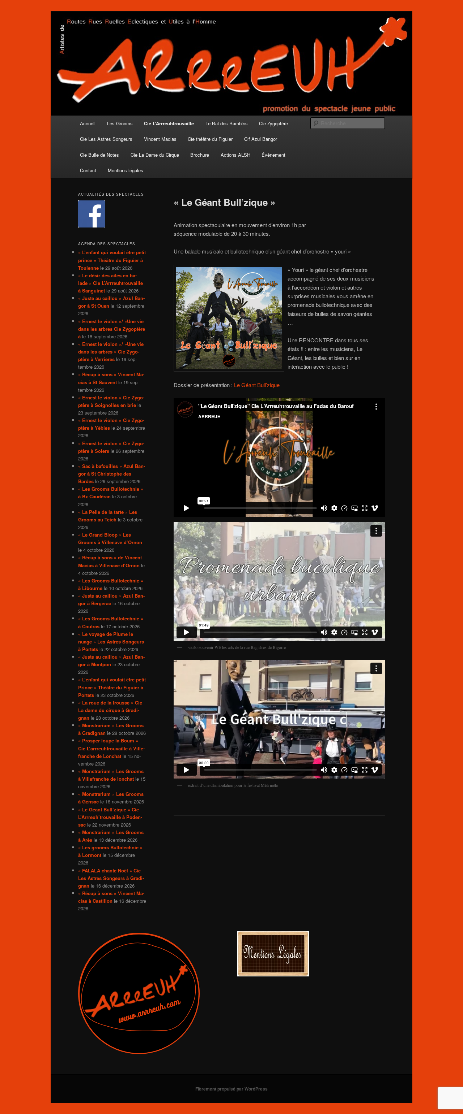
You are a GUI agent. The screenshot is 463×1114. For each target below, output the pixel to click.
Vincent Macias (160, 138)
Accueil (87, 123)
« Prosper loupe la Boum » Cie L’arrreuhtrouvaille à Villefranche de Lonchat (111, 748)
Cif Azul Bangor (260, 138)
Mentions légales (125, 170)
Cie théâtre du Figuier (210, 138)
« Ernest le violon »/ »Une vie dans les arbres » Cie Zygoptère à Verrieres (111, 352)
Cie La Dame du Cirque (155, 154)
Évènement (273, 154)
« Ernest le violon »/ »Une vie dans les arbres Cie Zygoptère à (111, 329)
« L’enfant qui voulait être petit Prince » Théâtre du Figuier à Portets (112, 687)
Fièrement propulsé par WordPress (231, 1088)
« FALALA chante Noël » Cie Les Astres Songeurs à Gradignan (111, 878)
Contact (88, 170)
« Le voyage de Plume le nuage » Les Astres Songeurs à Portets (111, 641)
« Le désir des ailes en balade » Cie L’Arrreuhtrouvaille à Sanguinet (110, 283)
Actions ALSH (235, 154)
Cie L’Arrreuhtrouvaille (169, 123)
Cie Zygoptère (273, 123)
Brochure (199, 154)
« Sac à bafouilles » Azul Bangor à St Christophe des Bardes (111, 474)
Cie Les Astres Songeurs (106, 138)
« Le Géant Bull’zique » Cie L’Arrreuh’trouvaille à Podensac (110, 817)
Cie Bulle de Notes (99, 154)
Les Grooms (120, 123)
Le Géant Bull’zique (257, 385)
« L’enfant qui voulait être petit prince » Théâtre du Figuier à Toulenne (112, 260)
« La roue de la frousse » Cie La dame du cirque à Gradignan (110, 710)
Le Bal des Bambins (226, 123)
